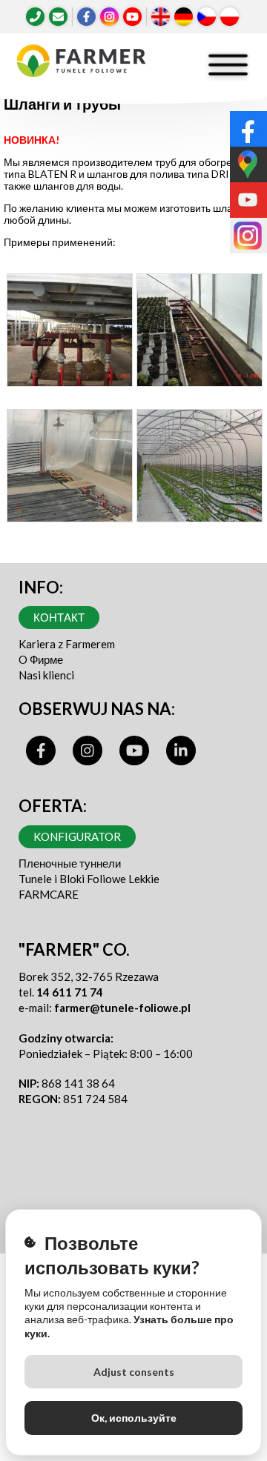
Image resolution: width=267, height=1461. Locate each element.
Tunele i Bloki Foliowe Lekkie (89, 878)
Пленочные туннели (70, 863)
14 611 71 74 (69, 992)
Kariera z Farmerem (67, 643)
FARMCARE (49, 894)
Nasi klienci (46, 675)
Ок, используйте (134, 1417)
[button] (69, 333)
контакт (59, 617)
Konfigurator (77, 836)
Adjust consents (133, 1371)
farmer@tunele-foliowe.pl (122, 1007)
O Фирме (41, 659)
